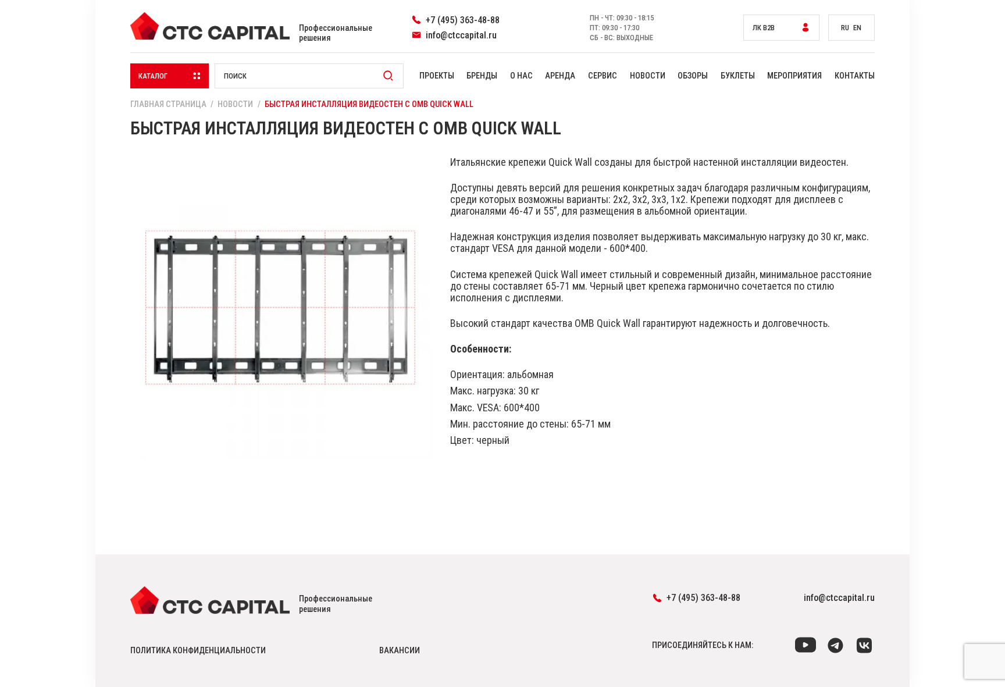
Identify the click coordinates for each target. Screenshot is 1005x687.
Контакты (855, 76)
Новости (647, 76)
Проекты (436, 76)
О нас (521, 76)
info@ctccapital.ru (839, 597)
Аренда (560, 76)
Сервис (602, 76)
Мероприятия (794, 76)
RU (845, 27)
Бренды (481, 76)
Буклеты (738, 76)
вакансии (399, 651)
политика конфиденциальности (198, 651)
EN (857, 27)
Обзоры (693, 76)
